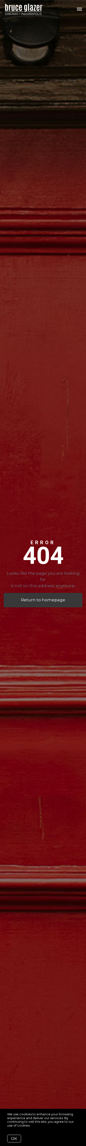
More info (38, 1125)
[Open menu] (79, 9)
